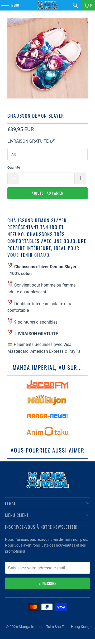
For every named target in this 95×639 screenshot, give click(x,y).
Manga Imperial (31, 627)
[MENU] (2, 5)
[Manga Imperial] (47, 5)
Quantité (13, 167)
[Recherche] (75, 5)
